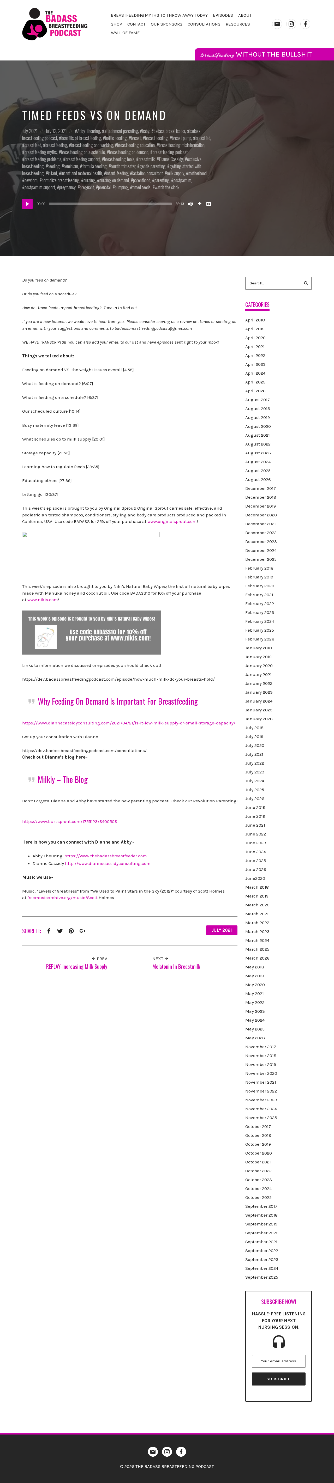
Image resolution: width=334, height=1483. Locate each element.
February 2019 (259, 576)
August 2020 (258, 426)
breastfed (202, 138)
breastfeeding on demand (128, 152)
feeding (54, 166)
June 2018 (255, 807)
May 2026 (255, 1037)
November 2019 (260, 1064)
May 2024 (255, 1020)
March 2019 (257, 896)
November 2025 (261, 1117)
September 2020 (261, 1232)
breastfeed (33, 145)
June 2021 (255, 825)
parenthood (141, 180)
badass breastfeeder (169, 130)
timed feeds (141, 187)
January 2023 (259, 692)
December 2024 (261, 550)
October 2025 (258, 1197)
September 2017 (261, 1206)
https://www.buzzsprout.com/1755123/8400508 (69, 821)
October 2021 (258, 1161)
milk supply (175, 173)
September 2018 (261, 1215)
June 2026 (255, 869)
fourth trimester (123, 166)
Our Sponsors (166, 24)
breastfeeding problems (43, 159)
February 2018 (259, 568)
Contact (136, 24)
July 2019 (254, 736)
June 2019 (255, 816)
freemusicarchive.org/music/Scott (62, 897)
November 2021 (260, 1082)
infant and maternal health (81, 173)
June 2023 (255, 842)
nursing (89, 180)
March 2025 (257, 949)
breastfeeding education (136, 145)
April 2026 (255, 390)
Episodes (223, 15)
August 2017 (257, 399)
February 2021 (259, 594)
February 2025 (259, 630)
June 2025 (255, 860)
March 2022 (257, 922)
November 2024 (261, 1108)
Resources (238, 24)
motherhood (197, 173)
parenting (161, 180)
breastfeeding (56, 145)
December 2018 (260, 497)
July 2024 (254, 780)
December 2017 (260, 488)
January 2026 (259, 718)
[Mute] (190, 204)
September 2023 (261, 1259)
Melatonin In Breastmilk (176, 966)
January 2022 (258, 683)
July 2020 (254, 745)
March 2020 (257, 904)
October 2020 (258, 1153)
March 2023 (257, 931)
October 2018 (258, 1135)
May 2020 (255, 984)
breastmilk (147, 159)
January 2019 (258, 656)
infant (52, 173)
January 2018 (258, 647)
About (245, 15)
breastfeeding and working (92, 145)
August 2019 (257, 417)
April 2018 (255, 319)
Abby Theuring (88, 130)
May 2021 (254, 993)
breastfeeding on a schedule (83, 152)
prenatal (104, 187)
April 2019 (255, 328)
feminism (71, 166)
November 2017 (260, 1046)
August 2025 (258, 470)
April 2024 (255, 373)
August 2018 (257, 408)
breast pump (181, 138)
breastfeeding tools (119, 159)
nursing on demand (114, 180)
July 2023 (254, 771)
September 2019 (261, 1223)
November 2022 (261, 1091)
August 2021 (257, 435)
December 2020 (261, 514)
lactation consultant (147, 173)
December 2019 (260, 506)
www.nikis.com (42, 599)
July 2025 (254, 789)
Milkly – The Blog (63, 779)
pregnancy (67, 187)
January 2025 (258, 709)
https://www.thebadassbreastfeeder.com (105, 855)
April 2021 (255, 346)
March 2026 (257, 958)
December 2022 (261, 532)
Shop (116, 24)
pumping (121, 187)
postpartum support (40, 187)
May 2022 (255, 1002)
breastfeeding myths (41, 152)
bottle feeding (116, 138)
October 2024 (258, 1188)
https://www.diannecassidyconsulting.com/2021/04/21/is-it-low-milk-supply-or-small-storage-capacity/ (128, 722)
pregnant (87, 187)
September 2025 (261, 1277)
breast (136, 138)
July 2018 (254, 727)
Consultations (204, 24)
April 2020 (255, 337)
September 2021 (261, 1241)
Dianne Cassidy (171, 159)
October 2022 (258, 1170)
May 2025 (255, 1029)
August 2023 (258, 452)
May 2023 (255, 1011)
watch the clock (167, 187)
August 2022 (258, 444)
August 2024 (258, 461)
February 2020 (259, 585)
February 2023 (259, 612)
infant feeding (117, 173)
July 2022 (254, 763)
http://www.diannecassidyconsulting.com (108, 863)
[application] (117, 204)
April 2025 (255, 382)
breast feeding (156, 138)
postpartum (182, 180)
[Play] (27, 204)
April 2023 (255, 364)
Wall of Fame (125, 32)
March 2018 (257, 887)
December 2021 (260, 523)
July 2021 (30, 130)
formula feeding (94, 166)
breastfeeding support (82, 159)
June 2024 (255, 851)
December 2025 (261, 559)
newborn (31, 180)
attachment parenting (121, 130)
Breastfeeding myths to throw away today (159, 15)
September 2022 (261, 1250)
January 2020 (259, 665)
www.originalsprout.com (172, 521)
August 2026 (258, 479)
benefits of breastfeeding (81, 138)
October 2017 (258, 1126)
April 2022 (255, 355)
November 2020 (261, 1073)
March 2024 (257, 940)
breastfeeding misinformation (182, 145)
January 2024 (258, 701)
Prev (101, 958)
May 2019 (254, 975)
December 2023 (261, 541)
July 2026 (254, 798)
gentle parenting (152, 166)
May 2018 (254, 966)
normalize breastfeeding (60, 180)
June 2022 (255, 834)
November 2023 (261, 1099)
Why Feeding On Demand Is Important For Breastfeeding (118, 701)
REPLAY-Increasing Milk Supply (76, 966)
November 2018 (260, 1055)
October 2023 (258, 1179)
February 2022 (259, 603)
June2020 (255, 878)
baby (146, 130)
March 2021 (257, 913)
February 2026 (259, 639)
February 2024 (259, 621)
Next (158, 958)
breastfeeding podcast (170, 152)
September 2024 (261, 1268)
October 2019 (258, 1144)
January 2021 (258, 674)
